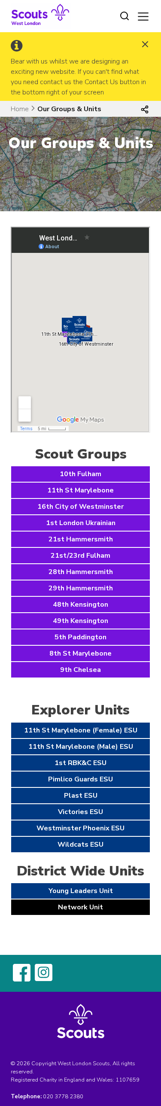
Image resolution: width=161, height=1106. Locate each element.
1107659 (127, 1080)
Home (20, 109)
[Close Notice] (145, 45)
